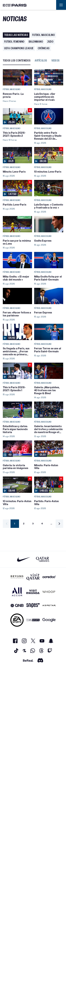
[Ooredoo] (49, 577)
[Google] (49, 620)
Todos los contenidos (16, 60)
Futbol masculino (43, 34)
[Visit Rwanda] (33, 591)
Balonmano (36, 41)
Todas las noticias (16, 34)
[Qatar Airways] (42, 559)
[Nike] (23, 559)
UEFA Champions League (19, 48)
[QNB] (17, 605)
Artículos (41, 60)
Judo (50, 41)
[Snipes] (33, 605)
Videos (55, 60)
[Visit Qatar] (33, 577)
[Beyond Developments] (17, 577)
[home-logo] (15, 5)
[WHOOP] (49, 591)
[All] (17, 591)
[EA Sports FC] (17, 620)
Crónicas (44, 48)
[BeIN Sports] (33, 620)
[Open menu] (61, 5)
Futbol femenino (14, 41)
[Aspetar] (49, 605)
